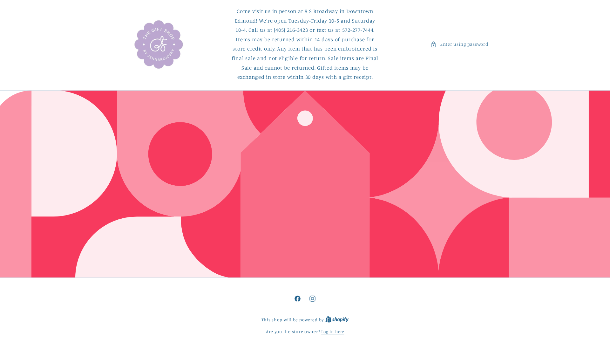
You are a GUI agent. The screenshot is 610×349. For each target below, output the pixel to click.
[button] (459, 44)
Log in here (332, 331)
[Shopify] (337, 319)
